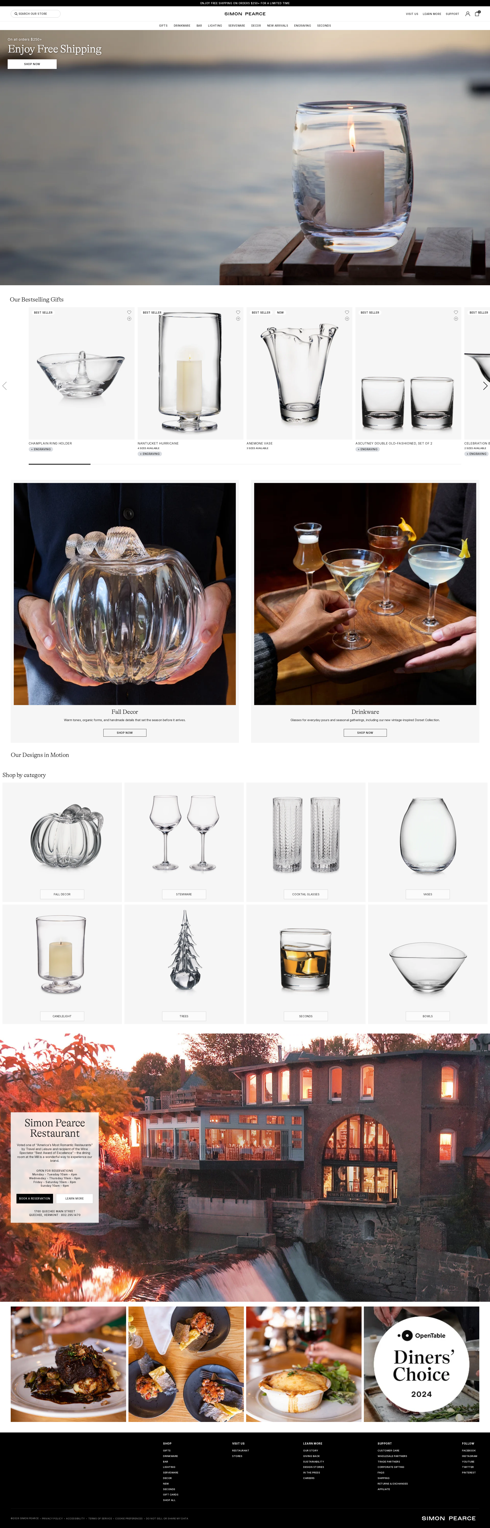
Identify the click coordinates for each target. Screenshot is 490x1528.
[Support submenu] (461, 13)
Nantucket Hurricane (158, 443)
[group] (245, 157)
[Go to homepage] (245, 13)
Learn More (432, 14)
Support (452, 14)
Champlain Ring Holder (50, 443)
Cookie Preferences (129, 1518)
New (166, 1484)
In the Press (311, 1473)
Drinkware (182, 25)
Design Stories (313, 1467)
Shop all (169, 1500)
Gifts (163, 25)
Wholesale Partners (392, 1456)
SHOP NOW (32, 64)
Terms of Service (100, 1518)
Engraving (302, 25)
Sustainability (313, 1462)
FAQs (381, 1473)
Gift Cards (170, 1495)
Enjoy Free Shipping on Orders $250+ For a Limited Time (245, 3)
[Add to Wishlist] (129, 312)
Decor (256, 25)
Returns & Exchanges (393, 1484)
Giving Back (311, 1456)
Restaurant (240, 1451)
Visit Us (412, 14)
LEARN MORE (74, 1198)
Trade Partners (389, 1462)
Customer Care (388, 1451)
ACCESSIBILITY (75, 1518)
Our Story (310, 1451)
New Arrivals (277, 25)
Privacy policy (52, 1518)
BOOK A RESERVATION (34, 1198)
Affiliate (384, 1489)
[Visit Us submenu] (420, 13)
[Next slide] (485, 386)
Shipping (384, 1478)
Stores (237, 1456)
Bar (199, 25)
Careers (309, 1478)
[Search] (16, 13)
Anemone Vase (260, 443)
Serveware (236, 25)
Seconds (324, 25)
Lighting (215, 25)
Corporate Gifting (391, 1467)
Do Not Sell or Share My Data (167, 1518)
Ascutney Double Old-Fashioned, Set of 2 (393, 443)
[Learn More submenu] (443, 13)
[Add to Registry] (129, 318)
